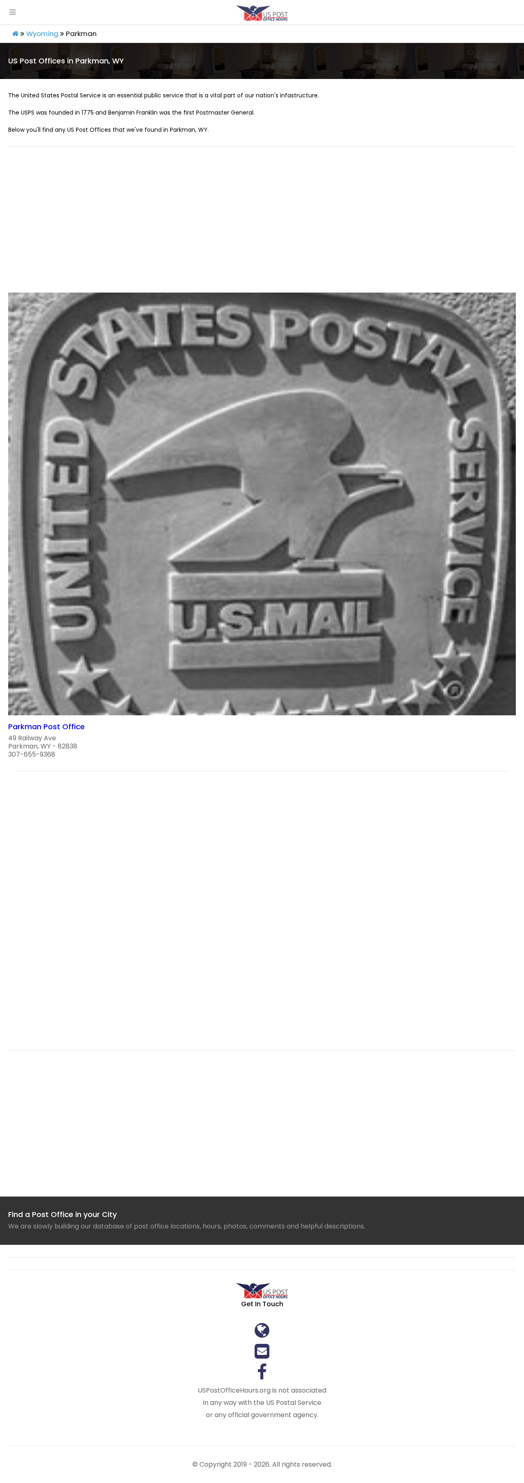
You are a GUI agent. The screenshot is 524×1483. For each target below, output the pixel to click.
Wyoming (42, 33)
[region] (262, 224)
